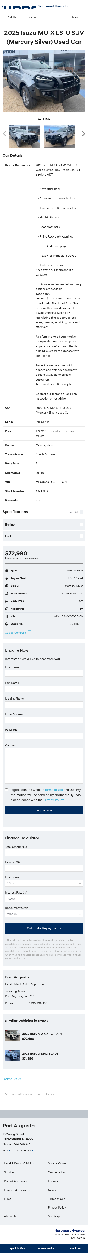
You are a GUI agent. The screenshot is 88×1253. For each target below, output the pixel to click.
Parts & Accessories (16, 1181)
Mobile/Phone (14, 698)
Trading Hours (22, 1150)
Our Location (56, 1172)
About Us (10, 1216)
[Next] (83, 133)
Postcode (11, 729)
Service (9, 1172)
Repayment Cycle (16, 907)
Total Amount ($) (16, 847)
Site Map (54, 1216)
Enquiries (54, 1181)
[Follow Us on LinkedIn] (55, 1114)
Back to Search (12, 1079)
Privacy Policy (53, 800)
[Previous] (5, 133)
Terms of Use (56, 1198)
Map (5, 1150)
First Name (12, 667)
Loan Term (12, 877)
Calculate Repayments (44, 928)
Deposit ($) (12, 862)
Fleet (7, 1198)
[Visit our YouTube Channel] (44, 1114)
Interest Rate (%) (16, 892)
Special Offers (57, 1163)
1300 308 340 (38, 1003)
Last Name (12, 682)
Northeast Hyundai (53, 6)
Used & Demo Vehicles (19, 1163)
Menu (75, 17)
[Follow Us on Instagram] (32, 1114)
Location (31, 17)
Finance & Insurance (17, 1190)
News (52, 1190)
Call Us (12, 17)
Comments (12, 745)
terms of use (54, 790)
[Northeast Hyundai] (19, 6)
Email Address (14, 714)
